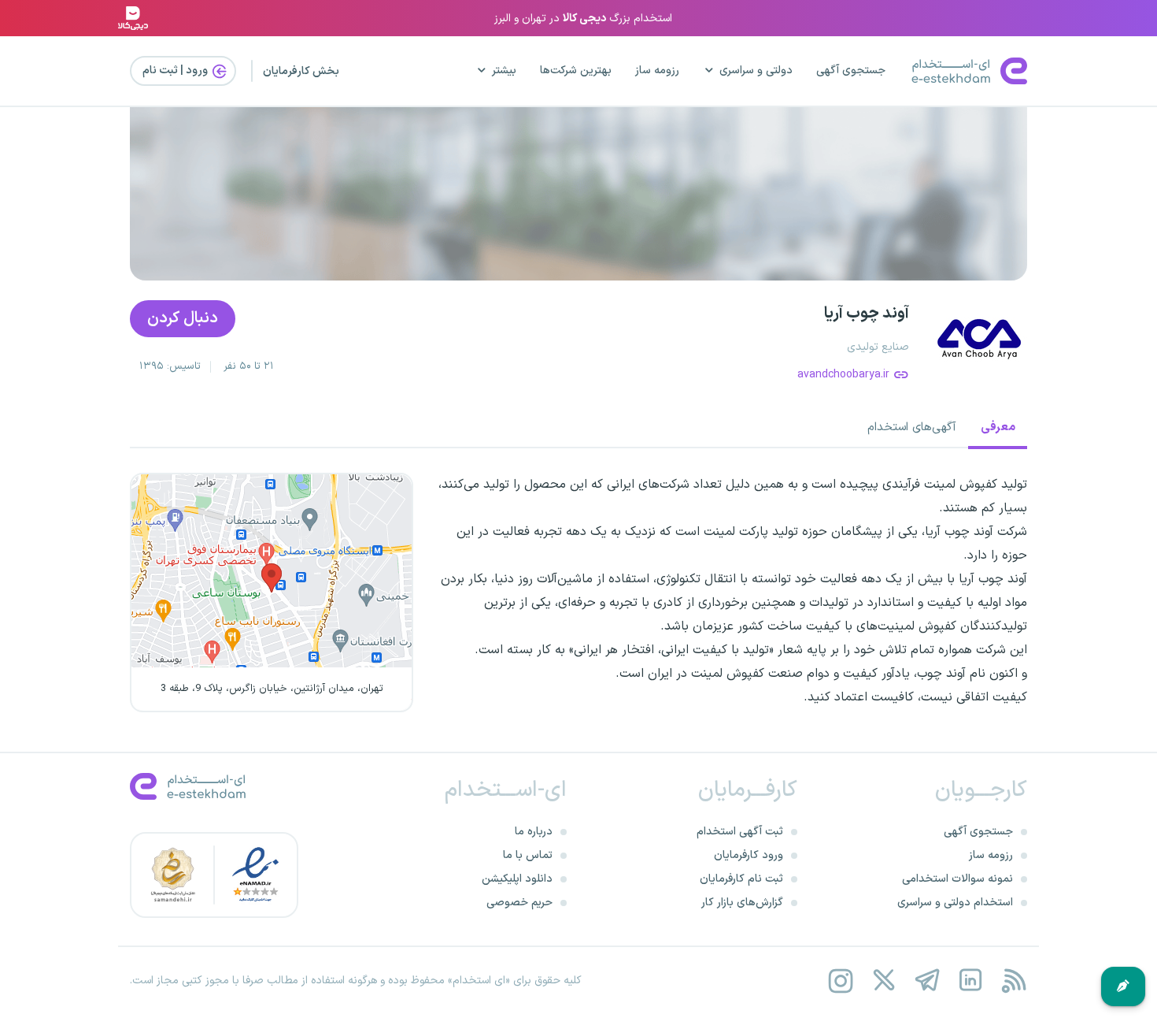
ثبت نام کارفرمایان (741, 879)
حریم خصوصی (519, 902)
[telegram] (927, 980)
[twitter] (883, 980)
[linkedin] (970, 980)
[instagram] (840, 980)
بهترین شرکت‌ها (576, 70)
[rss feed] (1013, 980)
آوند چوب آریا (866, 313)
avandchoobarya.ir (843, 374)
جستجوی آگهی (850, 70)
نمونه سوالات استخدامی (957, 879)
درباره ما (534, 831)
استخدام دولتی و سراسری (955, 902)
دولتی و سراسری (756, 70)
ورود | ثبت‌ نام (176, 70)
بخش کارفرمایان (301, 71)
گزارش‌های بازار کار (742, 902)
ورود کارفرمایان (748, 855)
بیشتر (504, 70)
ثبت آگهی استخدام (740, 831)
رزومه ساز (657, 70)
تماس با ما (528, 855)
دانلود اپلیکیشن (517, 879)
